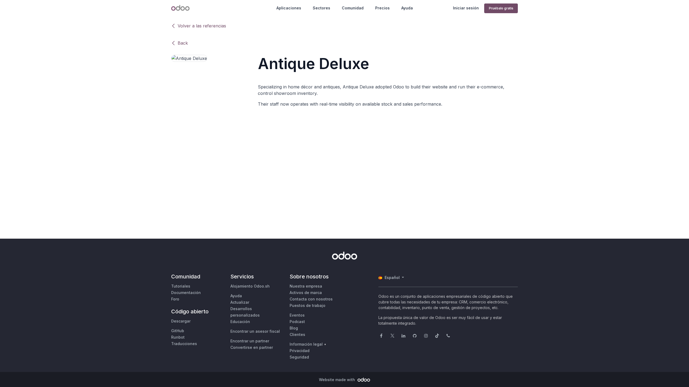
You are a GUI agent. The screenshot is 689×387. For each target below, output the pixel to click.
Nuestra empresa (306, 286)
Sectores (321, 8)
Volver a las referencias (202, 25)
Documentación (186, 292)
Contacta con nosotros (311, 299)
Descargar (181, 321)
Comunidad (353, 8)
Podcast (297, 321)
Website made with (337, 379)
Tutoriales (180, 286)
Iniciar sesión (466, 8)
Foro (175, 299)
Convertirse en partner (251, 347)
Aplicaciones (288, 8)
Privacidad (300, 350)
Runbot (178, 337)
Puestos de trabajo (307, 305)
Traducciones (184, 343)
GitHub (177, 330)
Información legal (306, 344)
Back (183, 43)
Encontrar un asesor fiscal (255, 331)
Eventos (297, 315)
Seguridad (299, 357)
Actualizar (239, 302)
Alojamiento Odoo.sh (250, 286)
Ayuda (407, 8)
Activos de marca (306, 292)
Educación (240, 321)
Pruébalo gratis (501, 8)
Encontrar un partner (249, 341)
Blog (294, 328)
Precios (382, 8)
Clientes (297, 334)
